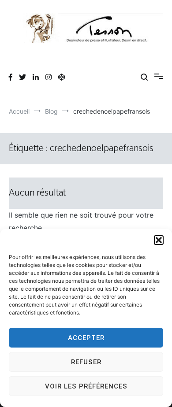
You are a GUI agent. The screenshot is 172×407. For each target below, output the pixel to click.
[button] (158, 240)
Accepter (86, 338)
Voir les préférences (86, 386)
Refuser (86, 362)
